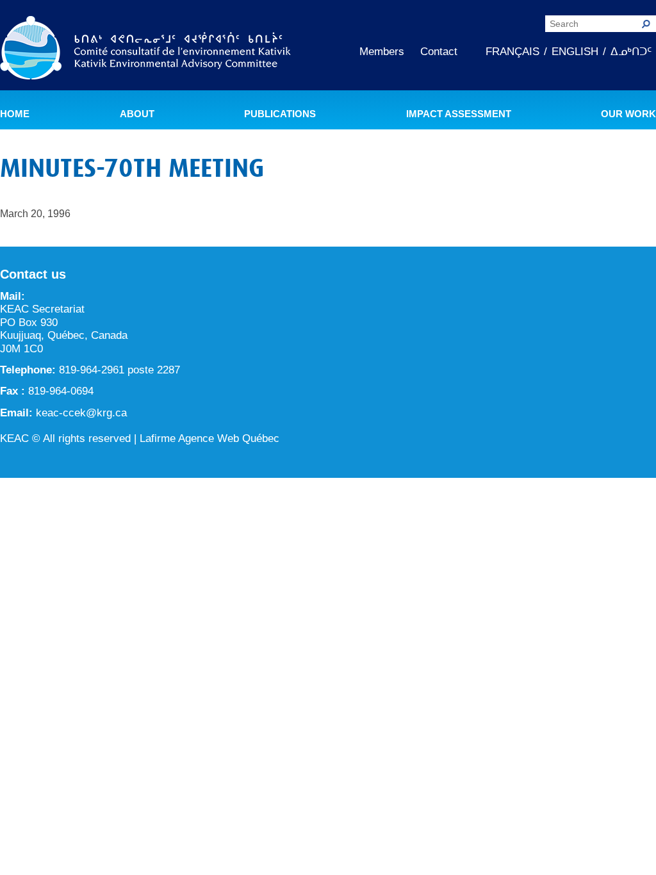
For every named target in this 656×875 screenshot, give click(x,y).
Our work (628, 114)
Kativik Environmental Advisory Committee (145, 50)
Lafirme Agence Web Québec (209, 438)
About (137, 114)
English (575, 51)
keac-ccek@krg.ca (81, 413)
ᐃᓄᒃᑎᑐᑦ (631, 51)
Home (14, 114)
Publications (280, 114)
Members (381, 51)
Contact (438, 51)
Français (512, 51)
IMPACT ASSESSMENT (458, 114)
